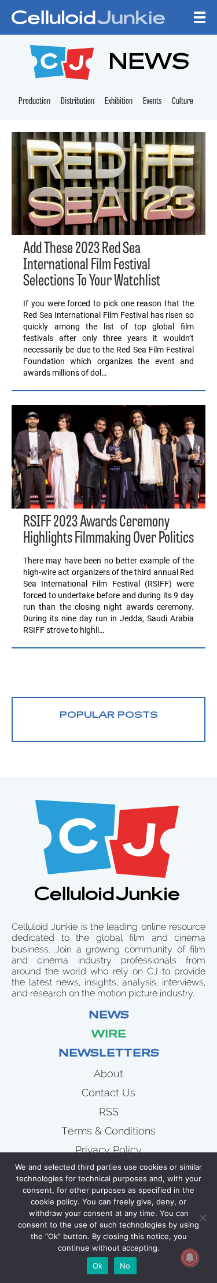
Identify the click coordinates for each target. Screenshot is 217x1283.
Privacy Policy (108, 1150)
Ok (98, 1265)
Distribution (77, 102)
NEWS (149, 64)
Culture (182, 102)
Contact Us (108, 1093)
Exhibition (119, 102)
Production (34, 102)
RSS (109, 1112)
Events (152, 102)
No (125, 1265)
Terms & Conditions (108, 1131)
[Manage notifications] (190, 1257)
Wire (108, 1035)
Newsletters (108, 1054)
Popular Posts (109, 715)
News (109, 1016)
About (108, 1073)
